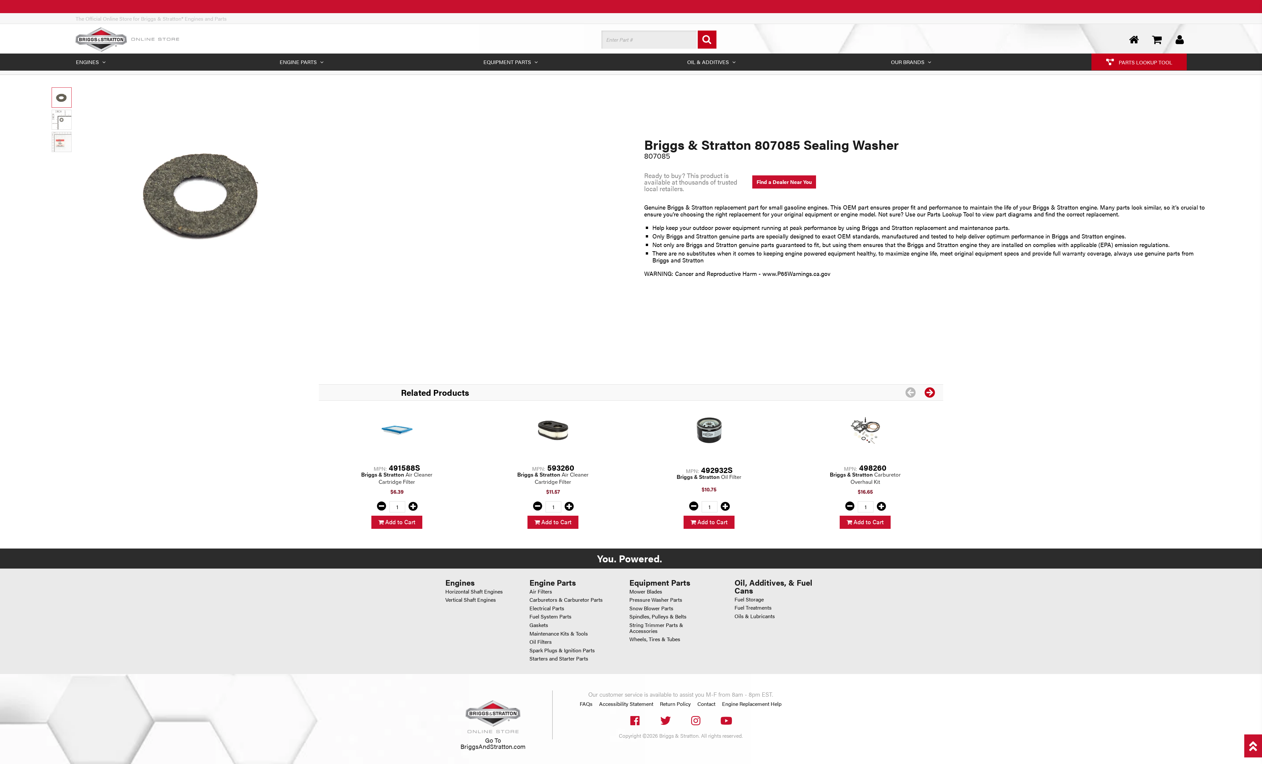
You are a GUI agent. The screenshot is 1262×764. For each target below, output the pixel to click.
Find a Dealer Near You (784, 182)
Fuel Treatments (753, 607)
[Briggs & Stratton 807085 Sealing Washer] (203, 193)
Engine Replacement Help (752, 704)
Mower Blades (645, 591)
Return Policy (675, 704)
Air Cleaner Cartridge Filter (396, 478)
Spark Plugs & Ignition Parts (562, 650)
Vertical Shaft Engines (470, 599)
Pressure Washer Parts (655, 599)
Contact (706, 704)
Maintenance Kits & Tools (558, 633)
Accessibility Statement (626, 704)
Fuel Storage (749, 599)
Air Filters (540, 591)
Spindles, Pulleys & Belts (658, 616)
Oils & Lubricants (755, 616)
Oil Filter (709, 477)
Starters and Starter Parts (558, 658)
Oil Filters (540, 641)
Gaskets (538, 625)
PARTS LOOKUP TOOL (1144, 62)
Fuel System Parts (550, 616)
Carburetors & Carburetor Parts (566, 599)
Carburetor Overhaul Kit (865, 478)
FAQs (586, 704)
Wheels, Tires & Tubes (654, 639)
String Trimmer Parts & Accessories (656, 628)
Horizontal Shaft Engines (474, 591)
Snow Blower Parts (651, 608)
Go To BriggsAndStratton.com (493, 743)
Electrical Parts (546, 608)
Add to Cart (399, 522)
